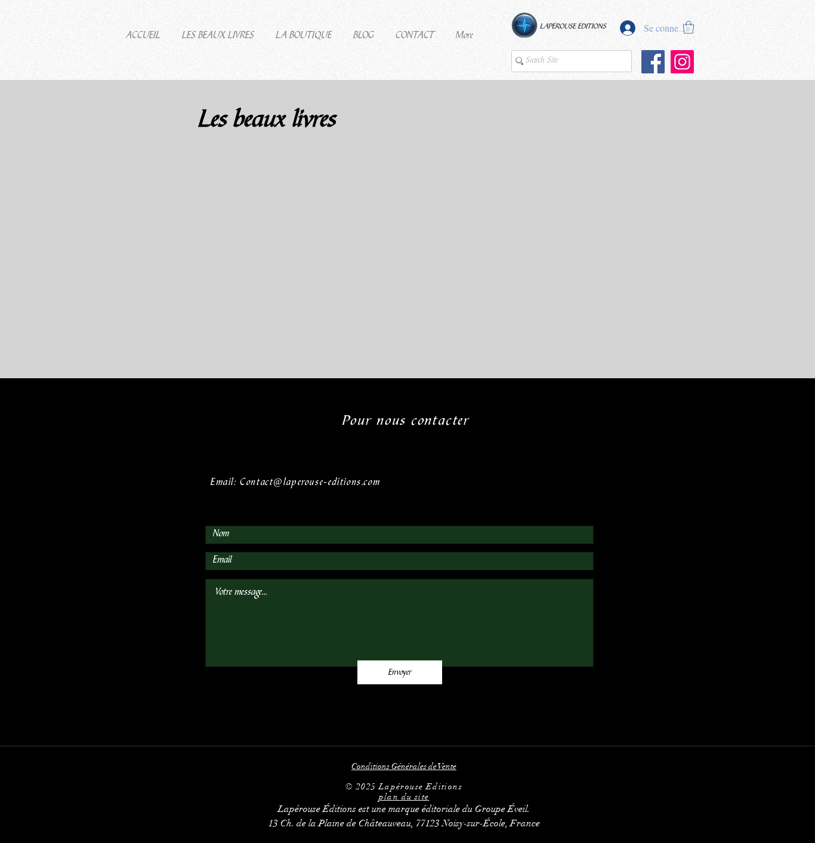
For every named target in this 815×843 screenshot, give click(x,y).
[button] (218, 31)
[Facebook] (653, 61)
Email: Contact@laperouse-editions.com (295, 483)
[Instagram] (682, 61)
